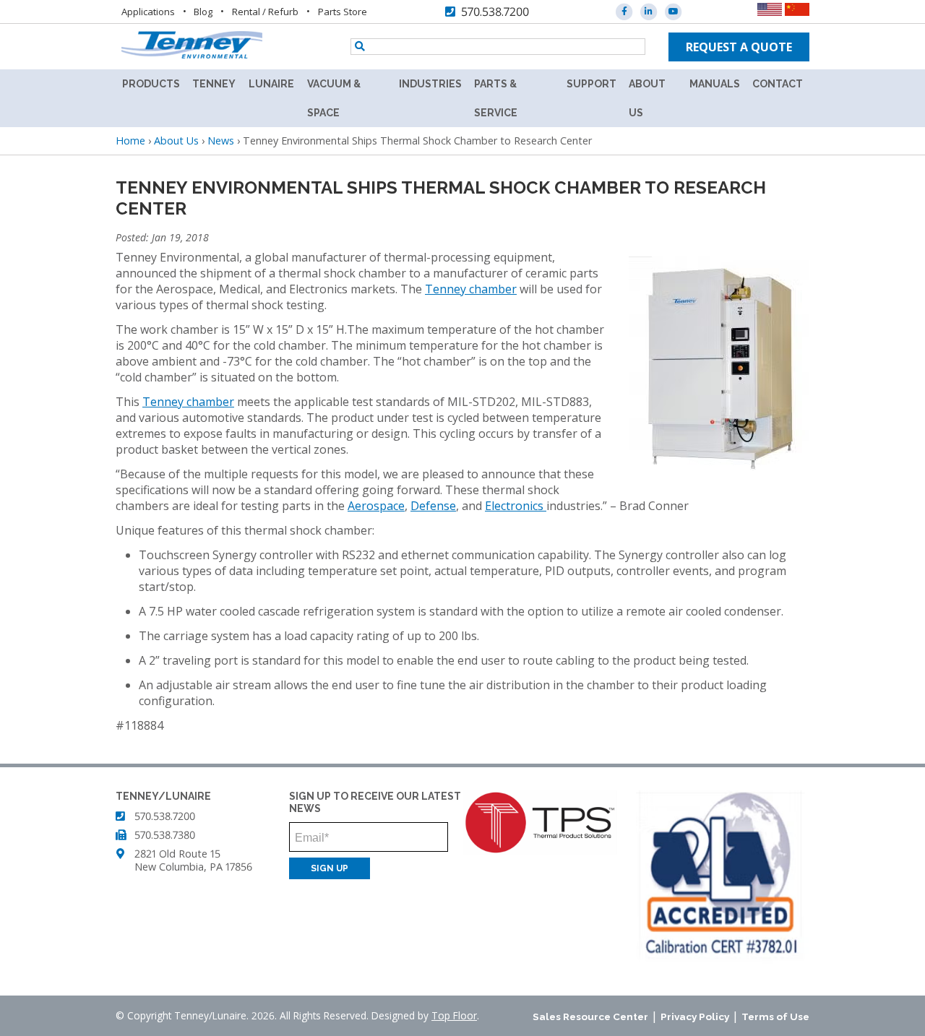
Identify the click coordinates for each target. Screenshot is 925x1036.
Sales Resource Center (590, 1016)
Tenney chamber (471, 289)
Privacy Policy (695, 1016)
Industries (430, 84)
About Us (647, 98)
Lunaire (271, 84)
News (220, 140)
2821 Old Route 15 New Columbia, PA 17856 (193, 860)
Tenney (214, 84)
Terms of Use (775, 1016)
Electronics (515, 506)
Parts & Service (495, 98)
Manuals (714, 84)
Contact (777, 84)
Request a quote (739, 47)
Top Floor (454, 1015)
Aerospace (376, 506)
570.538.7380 (164, 835)
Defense (433, 506)
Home (130, 140)
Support (591, 84)
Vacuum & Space (334, 98)
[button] (719, 473)
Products (151, 84)
